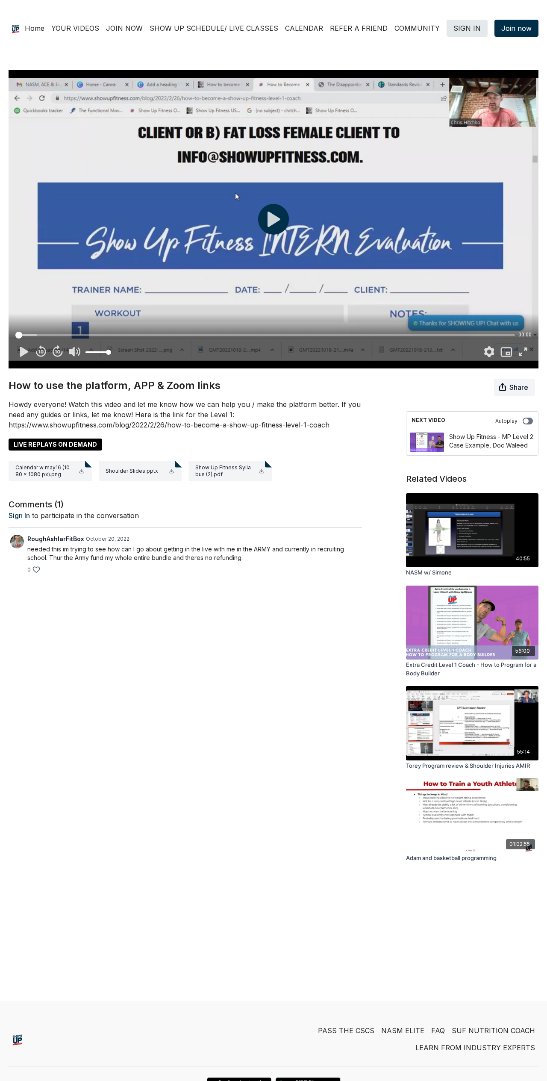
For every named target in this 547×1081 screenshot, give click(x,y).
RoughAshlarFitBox (55, 538)
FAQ (438, 1030)
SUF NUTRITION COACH (493, 1030)
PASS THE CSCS (346, 1030)
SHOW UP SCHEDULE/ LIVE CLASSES (214, 28)
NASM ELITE (402, 1030)
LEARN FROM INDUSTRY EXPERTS (475, 1047)
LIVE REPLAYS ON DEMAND (55, 444)
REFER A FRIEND (359, 28)
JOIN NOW (124, 28)
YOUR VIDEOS (75, 28)
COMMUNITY (417, 28)
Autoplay (506, 421)
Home (34, 28)
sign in (19, 515)
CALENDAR (304, 28)
